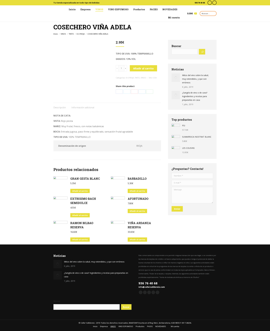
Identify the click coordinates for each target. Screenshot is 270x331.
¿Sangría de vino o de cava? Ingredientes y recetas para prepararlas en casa (194, 96)
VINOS (143, 77)
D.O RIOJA (130, 77)
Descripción (59, 107)
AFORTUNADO (138, 198)
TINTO (137, 77)
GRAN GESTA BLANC (85, 178)
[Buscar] (202, 52)
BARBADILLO (137, 178)
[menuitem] (71, 9)
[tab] (59, 106)
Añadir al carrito (143, 68)
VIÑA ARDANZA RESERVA (139, 225)
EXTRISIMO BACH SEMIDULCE (83, 201)
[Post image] (176, 77)
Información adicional (82, 107)
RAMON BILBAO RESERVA (81, 225)
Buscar (176, 46)
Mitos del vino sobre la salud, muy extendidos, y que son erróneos (195, 79)
